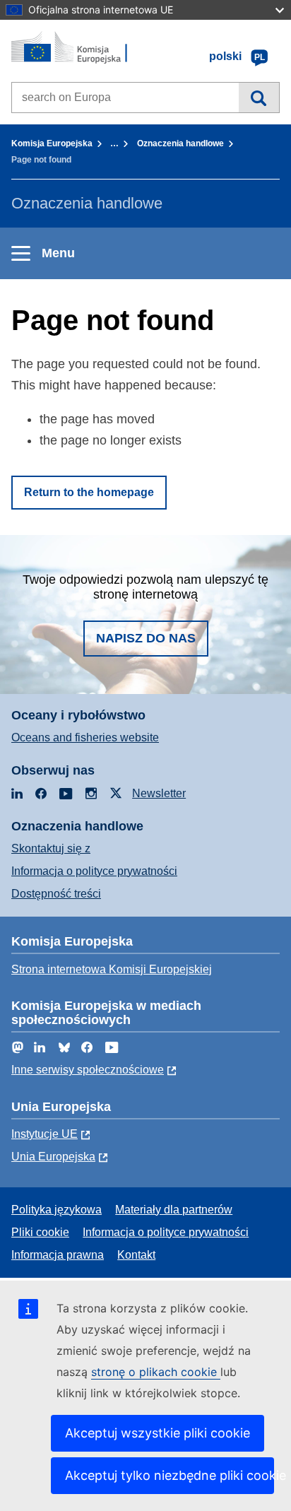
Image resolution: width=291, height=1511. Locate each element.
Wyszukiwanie (259, 97)
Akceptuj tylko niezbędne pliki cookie (169, 1475)
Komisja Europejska (52, 143)
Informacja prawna (57, 1255)
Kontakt (136, 1255)
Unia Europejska (53, 1157)
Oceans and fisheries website (85, 737)
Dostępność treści (56, 894)
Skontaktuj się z (50, 848)
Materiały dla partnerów (173, 1210)
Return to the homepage (89, 492)
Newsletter (159, 793)
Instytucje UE (44, 1134)
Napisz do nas (146, 638)
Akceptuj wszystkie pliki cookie (157, 1432)
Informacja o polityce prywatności (94, 871)
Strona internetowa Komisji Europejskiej (111, 969)
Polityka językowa (56, 1210)
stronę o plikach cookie (155, 1372)
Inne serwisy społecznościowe (87, 1070)
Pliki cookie (40, 1232)
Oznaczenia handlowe (180, 143)
